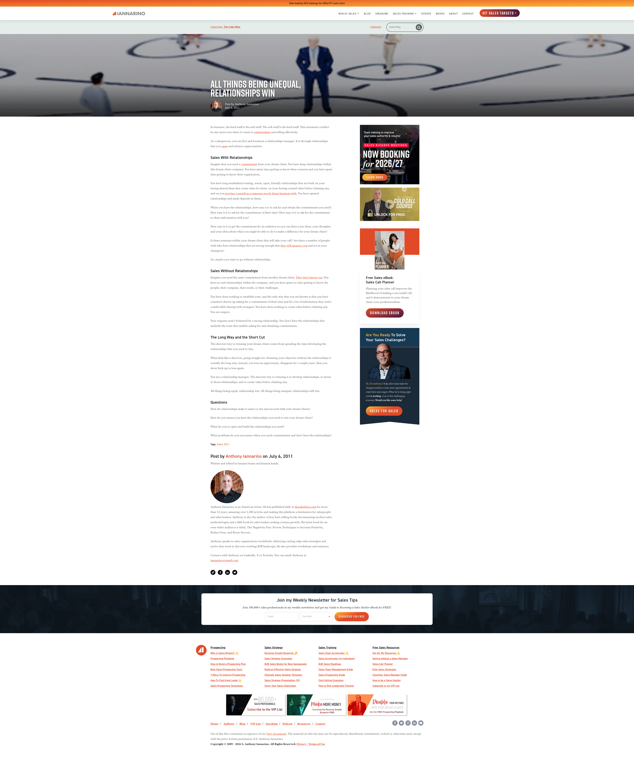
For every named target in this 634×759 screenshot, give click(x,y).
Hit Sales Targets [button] (498, 13)
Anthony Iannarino (247, 104)
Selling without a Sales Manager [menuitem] (390, 658)
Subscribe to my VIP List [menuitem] (385, 685)
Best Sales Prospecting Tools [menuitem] (226, 669)
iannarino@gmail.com (224, 560)
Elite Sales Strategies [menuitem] (384, 669)
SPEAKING (381, 13)
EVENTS (426, 13)
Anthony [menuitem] (228, 724)
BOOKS (440, 13)
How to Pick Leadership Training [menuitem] (336, 685)
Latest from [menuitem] (225, 26)
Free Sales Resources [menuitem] (385, 647)
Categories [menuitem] (375, 26)
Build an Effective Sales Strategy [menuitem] (282, 669)
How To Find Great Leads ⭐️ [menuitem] (226, 680)
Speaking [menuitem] (272, 724)
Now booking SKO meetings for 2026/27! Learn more (317, 3)
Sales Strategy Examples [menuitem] (278, 658)
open (225, 146)
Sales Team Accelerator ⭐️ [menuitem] (333, 653)
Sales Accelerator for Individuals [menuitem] (336, 658)
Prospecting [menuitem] (218, 647)
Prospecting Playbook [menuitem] (222, 658)
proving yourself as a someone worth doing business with (261, 193)
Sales (220, 444)
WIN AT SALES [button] (347, 13)
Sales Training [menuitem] (327, 647)
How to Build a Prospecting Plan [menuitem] (228, 664)
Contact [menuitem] (320, 724)
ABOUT (453, 13)
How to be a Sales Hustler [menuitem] (386, 680)
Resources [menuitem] (303, 724)
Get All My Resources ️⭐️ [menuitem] (386, 653)
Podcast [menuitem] (287, 724)
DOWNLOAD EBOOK (385, 313)
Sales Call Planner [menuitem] (382, 664)
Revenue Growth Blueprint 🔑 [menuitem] (281, 653)
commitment (249, 164)
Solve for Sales (384, 411)
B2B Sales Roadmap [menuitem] (329, 664)
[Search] (419, 27)
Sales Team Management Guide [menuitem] (335, 669)
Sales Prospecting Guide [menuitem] (331, 675)
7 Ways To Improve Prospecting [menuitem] (228, 675)
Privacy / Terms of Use (311, 744)
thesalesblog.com (305, 507)
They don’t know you (309, 277)
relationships (262, 132)
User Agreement (276, 734)
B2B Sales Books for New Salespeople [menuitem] (285, 664)
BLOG (367, 13)
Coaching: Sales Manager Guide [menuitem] (389, 675)
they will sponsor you (294, 245)
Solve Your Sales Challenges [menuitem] (280, 685)
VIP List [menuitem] (255, 724)
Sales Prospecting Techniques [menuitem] (227, 685)
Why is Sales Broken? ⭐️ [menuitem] (225, 653)
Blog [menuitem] (242, 724)
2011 (227, 444)
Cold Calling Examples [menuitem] (330, 680)
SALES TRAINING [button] (403, 13)
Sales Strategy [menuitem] (273, 647)
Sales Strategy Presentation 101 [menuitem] (282, 680)
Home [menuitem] (214, 724)
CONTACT (468, 13)
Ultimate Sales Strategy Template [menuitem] (283, 675)
